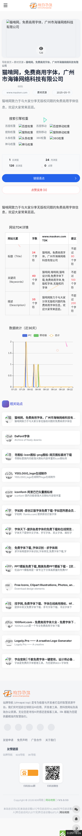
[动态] (18, 727)
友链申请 (8, 739)
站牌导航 (8, 754)
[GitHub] (40, 727)
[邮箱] (51, 727)
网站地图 (50, 800)
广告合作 (36, 739)
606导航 (20, 754)
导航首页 (7, 62)
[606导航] (41, 5)
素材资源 (18, 62)
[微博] (29, 727)
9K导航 (32, 754)
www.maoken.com (17, 92)
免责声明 (22, 739)
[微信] (7, 727)
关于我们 (50, 739)
